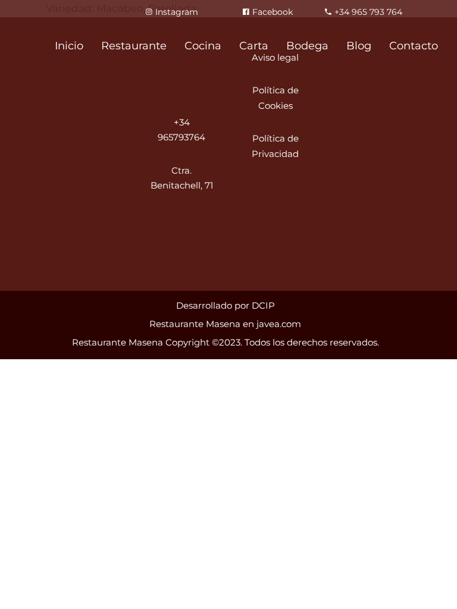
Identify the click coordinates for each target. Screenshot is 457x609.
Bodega (307, 45)
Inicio (69, 45)
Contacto (413, 45)
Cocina (202, 45)
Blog (358, 45)
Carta (253, 45)
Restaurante (134, 45)
